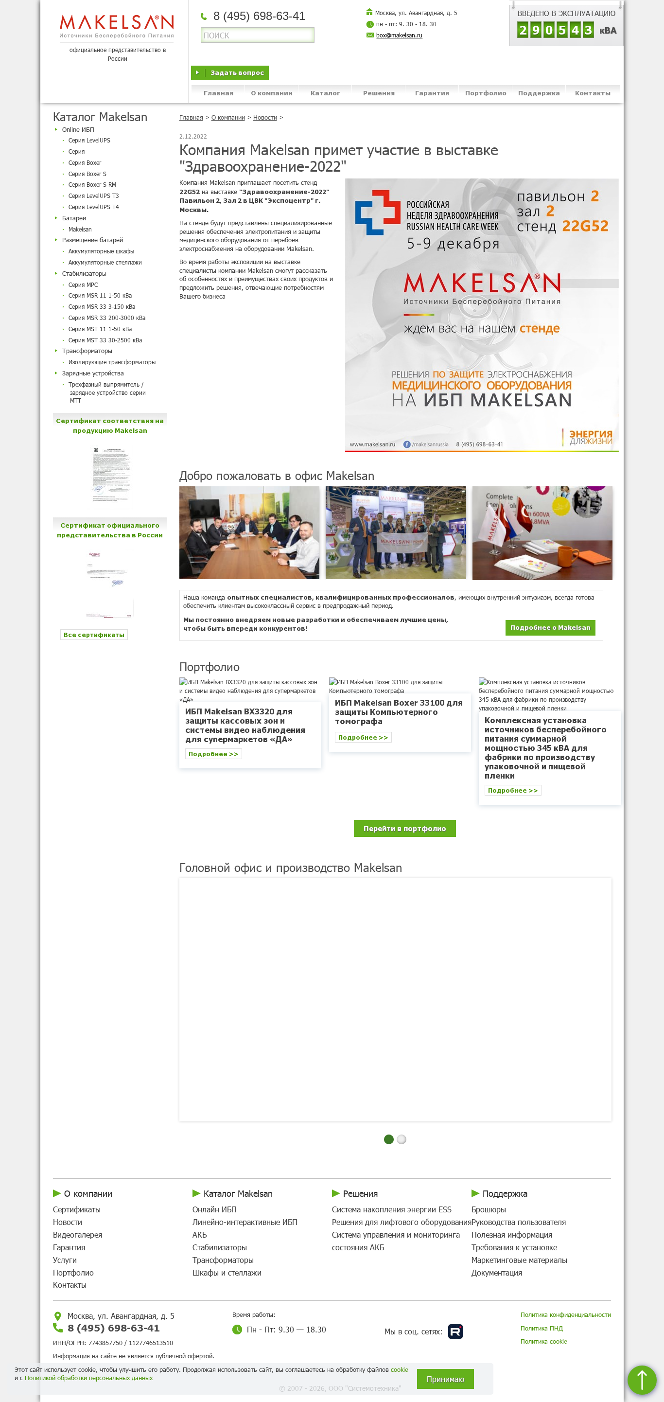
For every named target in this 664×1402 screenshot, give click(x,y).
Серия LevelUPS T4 (94, 207)
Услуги (65, 1260)
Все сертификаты (94, 634)
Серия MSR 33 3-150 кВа (102, 306)
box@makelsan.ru (399, 35)
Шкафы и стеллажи (227, 1272)
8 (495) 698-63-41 (114, 1327)
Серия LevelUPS (89, 140)
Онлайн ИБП (214, 1209)
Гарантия (432, 93)
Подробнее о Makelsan (550, 627)
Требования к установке (514, 1247)
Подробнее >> (214, 753)
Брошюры (489, 1209)
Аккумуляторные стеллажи (105, 262)
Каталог (325, 93)
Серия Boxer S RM (92, 184)
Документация (497, 1272)
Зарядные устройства (93, 373)
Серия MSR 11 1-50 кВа (100, 295)
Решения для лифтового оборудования (402, 1222)
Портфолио (486, 93)
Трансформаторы (87, 351)
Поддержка (539, 93)
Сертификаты (77, 1209)
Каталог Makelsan (238, 1193)
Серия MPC (83, 284)
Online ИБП (78, 129)
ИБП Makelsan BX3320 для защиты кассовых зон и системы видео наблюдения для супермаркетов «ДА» (245, 725)
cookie (399, 1369)
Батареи (74, 218)
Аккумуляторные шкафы (101, 251)
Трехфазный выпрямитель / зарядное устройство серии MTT (107, 392)
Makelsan (80, 229)
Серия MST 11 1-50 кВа (100, 329)
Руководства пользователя (519, 1222)
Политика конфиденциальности (566, 1314)
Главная (218, 93)
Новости (265, 117)
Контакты (593, 93)
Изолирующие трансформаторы (112, 362)
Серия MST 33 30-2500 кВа (105, 340)
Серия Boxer (85, 162)
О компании (272, 93)
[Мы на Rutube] (455, 1331)
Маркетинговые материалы (519, 1260)
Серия (77, 151)
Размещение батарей (92, 240)
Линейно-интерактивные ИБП (244, 1222)
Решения (379, 93)
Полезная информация (512, 1234)
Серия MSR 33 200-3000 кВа (107, 317)
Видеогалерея (77, 1234)
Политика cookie (544, 1341)
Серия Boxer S (87, 173)
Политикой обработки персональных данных (89, 1378)
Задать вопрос (237, 72)
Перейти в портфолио (405, 828)
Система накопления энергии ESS (392, 1209)
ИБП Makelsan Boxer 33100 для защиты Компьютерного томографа (399, 712)
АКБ (199, 1234)
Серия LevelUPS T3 (94, 195)
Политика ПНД (542, 1328)
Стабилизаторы (84, 273)
